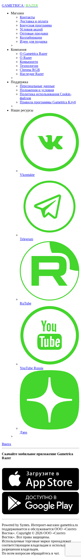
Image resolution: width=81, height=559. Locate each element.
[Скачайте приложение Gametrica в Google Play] (40, 513)
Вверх (6, 444)
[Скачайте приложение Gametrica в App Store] (40, 489)
